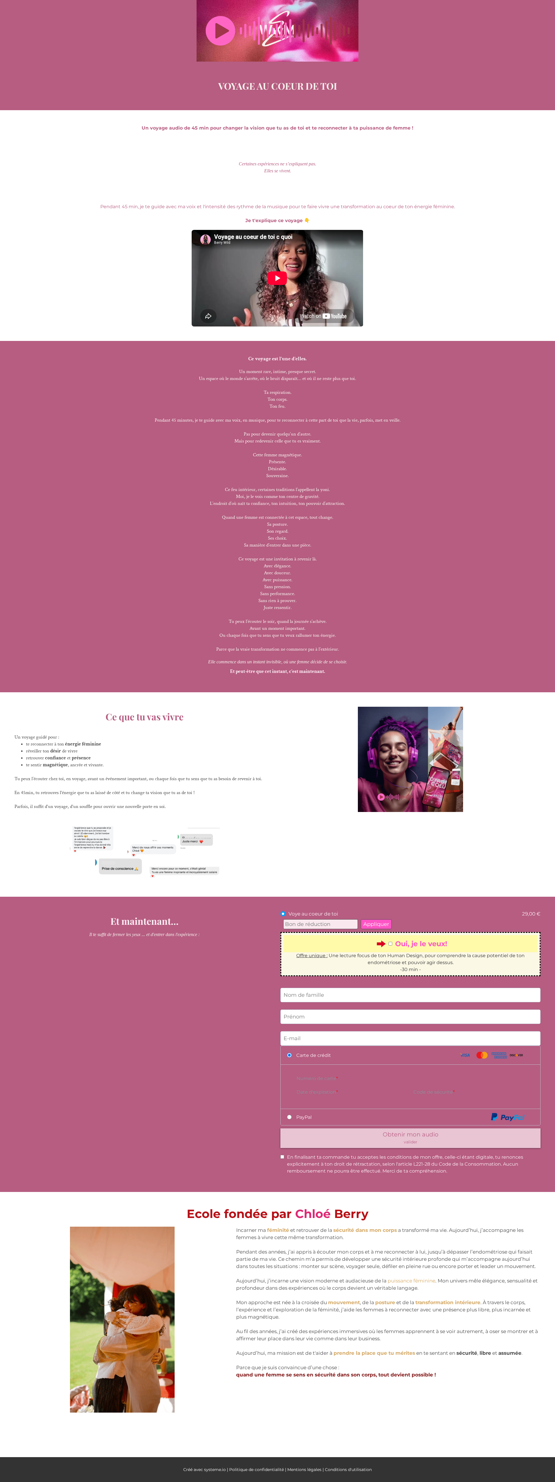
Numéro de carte (316, 1078)
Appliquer (376, 924)
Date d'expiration (316, 1092)
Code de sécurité (433, 1092)
